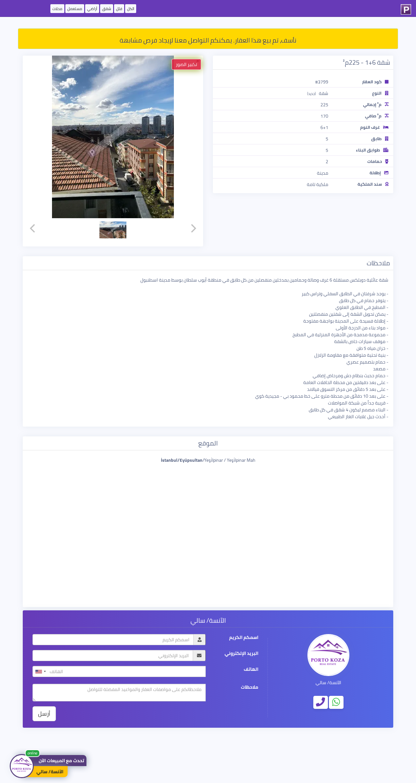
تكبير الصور (186, 64)
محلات (57, 8)
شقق (106, 8)
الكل (130, 8)
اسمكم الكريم (243, 637)
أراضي (92, 8)
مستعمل (74, 8)
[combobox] (40, 671)
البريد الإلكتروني (241, 653)
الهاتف (251, 669)
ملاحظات (249, 687)
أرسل (44, 713)
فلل (119, 8)
